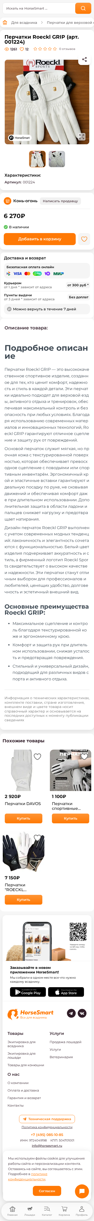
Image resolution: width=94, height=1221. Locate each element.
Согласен (47, 1191)
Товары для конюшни (26, 1065)
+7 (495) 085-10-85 (47, 1134)
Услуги (55, 1049)
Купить (23, 818)
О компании (18, 1083)
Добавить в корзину (39, 239)
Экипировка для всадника (22, 1044)
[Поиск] (83, 8)
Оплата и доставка (23, 1090)
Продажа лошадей (65, 1042)
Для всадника (24, 22)
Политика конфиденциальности (47, 1127)
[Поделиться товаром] (84, 59)
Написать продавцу (60, 201)
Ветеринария (61, 1057)
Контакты (16, 1105)
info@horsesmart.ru (47, 1145)
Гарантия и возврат (24, 1098)
